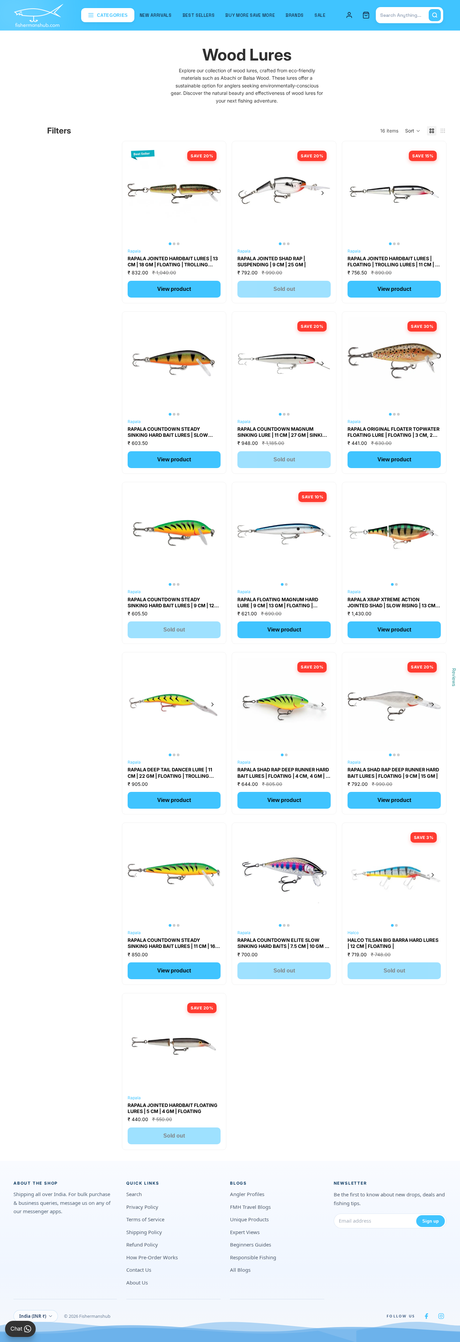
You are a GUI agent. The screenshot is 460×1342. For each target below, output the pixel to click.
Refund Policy (142, 1244)
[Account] (349, 15)
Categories (112, 15)
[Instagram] (441, 1316)
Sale (320, 15)
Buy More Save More (250, 15)
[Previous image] (135, 193)
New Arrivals (156, 15)
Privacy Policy (142, 1206)
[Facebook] (426, 1316)
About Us (137, 1282)
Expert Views (245, 1232)
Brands (295, 15)
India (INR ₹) (32, 1316)
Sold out (284, 289)
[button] (412, 130)
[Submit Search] (435, 15)
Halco (353, 932)
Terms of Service (145, 1219)
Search (134, 1194)
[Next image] (212, 193)
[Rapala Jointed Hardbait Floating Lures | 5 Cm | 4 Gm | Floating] (174, 1045)
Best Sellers (199, 15)
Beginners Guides (250, 1244)
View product (174, 289)
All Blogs (240, 1269)
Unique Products (249, 1219)
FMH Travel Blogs (250, 1206)
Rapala (134, 251)
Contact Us (138, 1269)
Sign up (430, 1221)
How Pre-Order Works (152, 1257)
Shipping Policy (144, 1232)
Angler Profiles (247, 1194)
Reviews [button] (454, 677)
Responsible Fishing (253, 1257)
